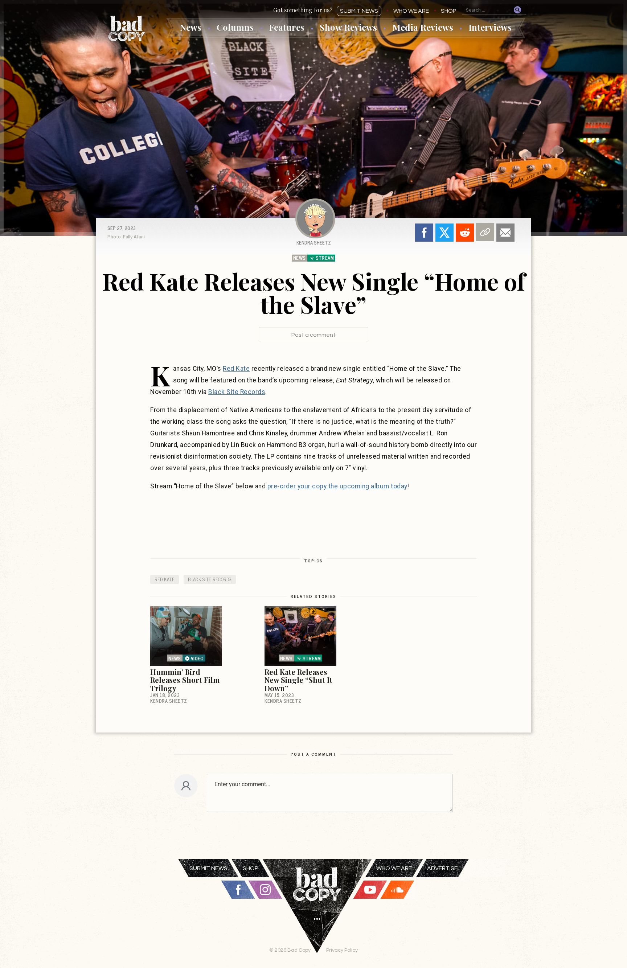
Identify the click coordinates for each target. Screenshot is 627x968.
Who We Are (411, 11)
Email (505, 232)
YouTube (370, 890)
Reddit (465, 232)
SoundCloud (397, 890)
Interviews (490, 27)
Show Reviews (348, 27)
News (190, 27)
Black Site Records (236, 391)
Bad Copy (127, 28)
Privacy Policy (342, 950)
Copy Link (485, 232)
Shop (448, 11)
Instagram (265, 890)
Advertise (442, 868)
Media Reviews (422, 27)
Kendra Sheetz (313, 242)
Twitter (444, 232)
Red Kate (236, 368)
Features (286, 27)
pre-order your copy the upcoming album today (337, 486)
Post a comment (313, 335)
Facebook (424, 232)
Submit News (359, 11)
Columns (235, 27)
